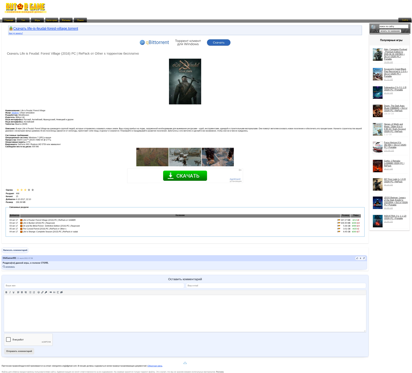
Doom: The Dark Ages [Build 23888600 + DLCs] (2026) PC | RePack (395, 108)
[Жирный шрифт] (6, 292)
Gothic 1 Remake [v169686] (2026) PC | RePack (394, 165)
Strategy (15, 113)
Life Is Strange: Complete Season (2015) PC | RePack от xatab (50, 232)
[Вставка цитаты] (51, 292)
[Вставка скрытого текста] (61, 292)
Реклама (220, 372)
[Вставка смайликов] (39, 292)
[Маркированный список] (30, 292)
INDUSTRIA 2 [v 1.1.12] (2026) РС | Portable (395, 219)
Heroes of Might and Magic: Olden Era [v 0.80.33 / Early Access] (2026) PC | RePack (395, 128)
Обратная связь (155, 366)
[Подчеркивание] (13, 292)
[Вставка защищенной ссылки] (46, 292)
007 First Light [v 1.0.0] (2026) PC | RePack (395, 182)
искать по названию (390, 31)
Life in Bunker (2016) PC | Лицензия (39, 223)
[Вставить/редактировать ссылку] (42, 292)
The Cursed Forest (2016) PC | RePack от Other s (44, 229)
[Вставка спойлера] (58, 292)
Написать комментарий (15, 250)
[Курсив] (10, 292)
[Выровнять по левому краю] (18, 292)
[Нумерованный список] (34, 292)
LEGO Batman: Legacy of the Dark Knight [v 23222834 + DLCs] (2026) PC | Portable (396, 202)
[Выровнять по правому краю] (26, 292)
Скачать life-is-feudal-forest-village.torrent (45, 28)
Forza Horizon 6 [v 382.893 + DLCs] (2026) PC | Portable (395, 146)
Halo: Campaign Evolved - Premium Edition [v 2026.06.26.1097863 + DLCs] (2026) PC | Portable (395, 55)
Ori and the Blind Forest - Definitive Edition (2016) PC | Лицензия (51, 226)
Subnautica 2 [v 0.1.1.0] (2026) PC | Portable (395, 90)
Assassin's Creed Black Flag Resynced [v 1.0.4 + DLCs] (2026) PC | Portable (396, 74)
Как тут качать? (16, 33)
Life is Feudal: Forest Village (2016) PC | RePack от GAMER (49, 220)
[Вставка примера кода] (54, 292)
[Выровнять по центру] (22, 292)
